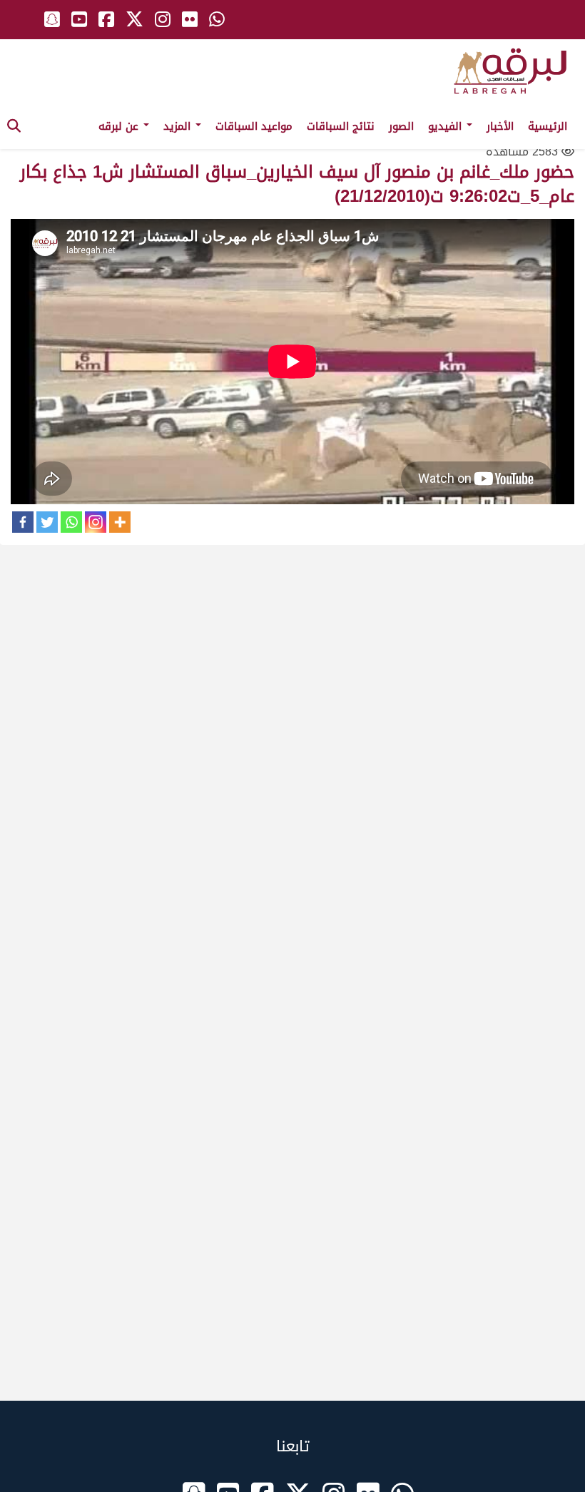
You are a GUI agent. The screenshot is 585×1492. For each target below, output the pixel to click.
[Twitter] (47, 522)
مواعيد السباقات (253, 126)
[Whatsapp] (71, 522)
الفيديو (446, 126)
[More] (120, 522)
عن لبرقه (120, 126)
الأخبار (500, 126)
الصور (401, 126)
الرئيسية (547, 126)
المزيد (178, 126)
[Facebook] (23, 522)
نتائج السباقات (341, 126)
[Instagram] (95, 522)
